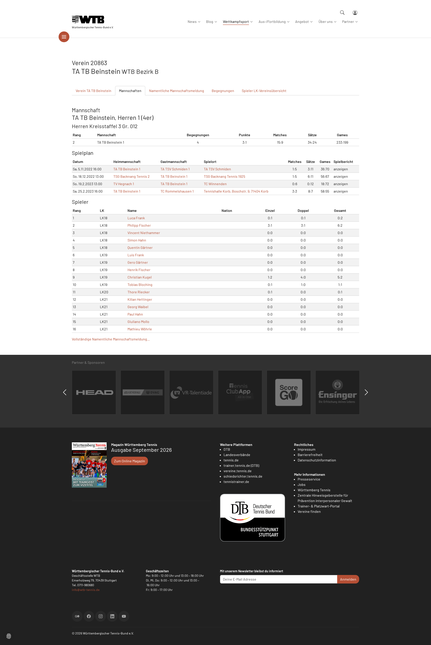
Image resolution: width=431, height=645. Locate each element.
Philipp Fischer (139, 225)
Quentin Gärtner (140, 247)
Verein (93, 90)
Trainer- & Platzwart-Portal (319, 506)
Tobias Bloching (140, 284)
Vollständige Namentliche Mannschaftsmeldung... (111, 339)
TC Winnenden (215, 184)
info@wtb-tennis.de (85, 590)
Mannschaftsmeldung (176, 90)
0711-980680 (85, 585)
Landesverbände (237, 454)
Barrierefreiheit (310, 454)
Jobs (302, 484)
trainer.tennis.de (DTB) (241, 465)
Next (366, 392)
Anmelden (348, 579)
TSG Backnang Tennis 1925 (224, 176)
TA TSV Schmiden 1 (175, 169)
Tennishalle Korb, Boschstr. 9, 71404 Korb (236, 191)
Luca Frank (136, 218)
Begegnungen (223, 90)
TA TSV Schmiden (217, 169)
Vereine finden (309, 511)
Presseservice (309, 479)
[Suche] (342, 13)
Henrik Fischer (139, 270)
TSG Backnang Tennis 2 (131, 176)
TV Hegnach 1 (123, 184)
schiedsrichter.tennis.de (243, 476)
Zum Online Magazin (129, 461)
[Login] (355, 13)
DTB (227, 449)
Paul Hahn (135, 314)
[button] (9, 636)
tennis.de (231, 460)
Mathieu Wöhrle (140, 329)
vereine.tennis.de (238, 471)
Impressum (306, 449)
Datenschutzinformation (317, 460)
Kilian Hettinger (140, 299)
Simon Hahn (137, 240)
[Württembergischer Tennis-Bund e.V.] (93, 19)
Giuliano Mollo (138, 321)
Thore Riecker (139, 292)
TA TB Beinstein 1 (126, 169)
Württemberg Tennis (314, 490)
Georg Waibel (138, 307)
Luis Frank (136, 255)
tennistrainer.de (236, 481)
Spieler (264, 90)
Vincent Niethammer (144, 232)
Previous (64, 392)
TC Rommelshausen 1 (177, 191)
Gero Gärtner (138, 262)
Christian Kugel (140, 277)
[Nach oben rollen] (422, 636)
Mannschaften (130, 90)
